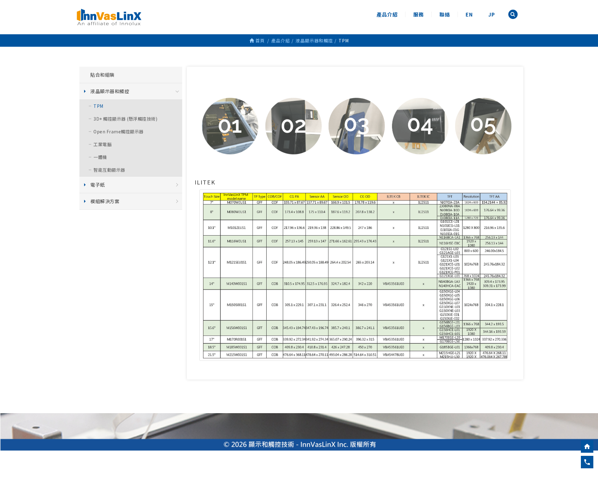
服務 (418, 14)
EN (469, 14)
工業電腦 (102, 144)
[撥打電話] (587, 462)
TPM (98, 106)
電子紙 (97, 184)
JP (491, 14)
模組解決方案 (104, 201)
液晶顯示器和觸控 (109, 91)
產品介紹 (387, 14)
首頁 (259, 40)
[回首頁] (587, 446)
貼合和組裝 (102, 74)
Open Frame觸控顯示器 (118, 131)
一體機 (100, 157)
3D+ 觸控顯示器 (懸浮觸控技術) (125, 119)
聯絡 (444, 14)
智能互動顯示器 (109, 170)
